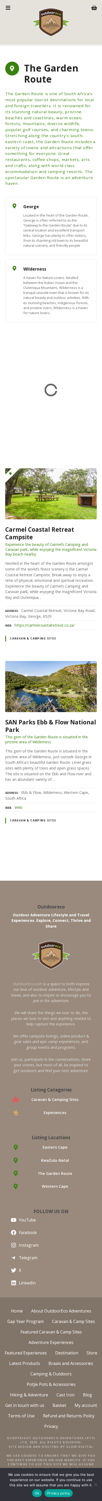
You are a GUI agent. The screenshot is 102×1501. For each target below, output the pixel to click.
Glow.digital (79, 1447)
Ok (37, 1493)
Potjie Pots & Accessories (51, 1384)
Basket (59, 1405)
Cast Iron (65, 1395)
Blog (87, 1395)
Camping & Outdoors (51, 1374)
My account (86, 1405)
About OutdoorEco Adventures (61, 1311)
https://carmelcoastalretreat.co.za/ (45, 625)
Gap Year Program (25, 1321)
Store (92, 1353)
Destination (66, 1353)
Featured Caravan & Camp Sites (51, 1332)
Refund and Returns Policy (68, 1416)
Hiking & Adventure (29, 1395)
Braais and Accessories (70, 1363)
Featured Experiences (26, 1353)
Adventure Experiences (51, 1342)
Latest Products (24, 1363)
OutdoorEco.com (27, 983)
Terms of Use (21, 1416)
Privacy (51, 1426)
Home (17, 1311)
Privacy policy (58, 1493)
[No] (95, 1484)
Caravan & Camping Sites (33, 638)
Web (18, 807)
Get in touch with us (24, 1405)
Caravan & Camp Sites (73, 1321)
